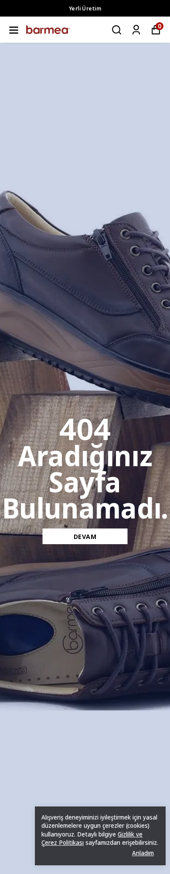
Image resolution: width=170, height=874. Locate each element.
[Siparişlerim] (136, 29)
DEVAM (85, 536)
